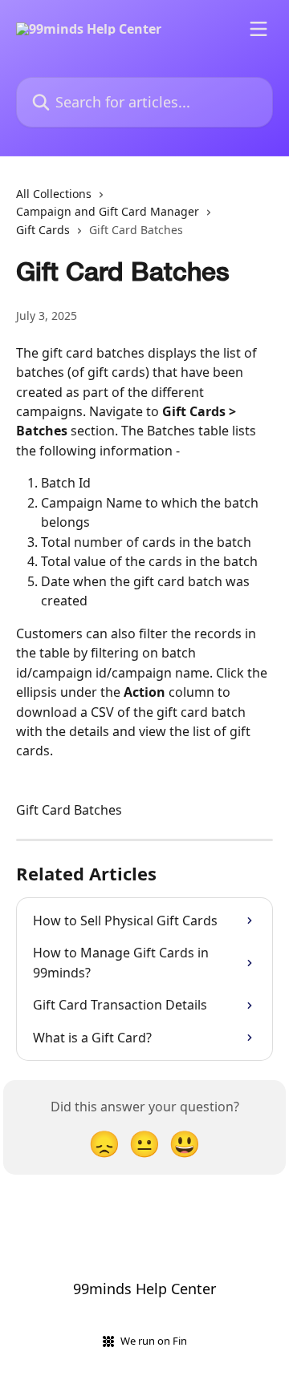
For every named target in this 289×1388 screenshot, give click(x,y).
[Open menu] (258, 28)
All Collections (54, 193)
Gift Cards (43, 229)
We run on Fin (153, 1340)
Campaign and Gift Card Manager (107, 211)
